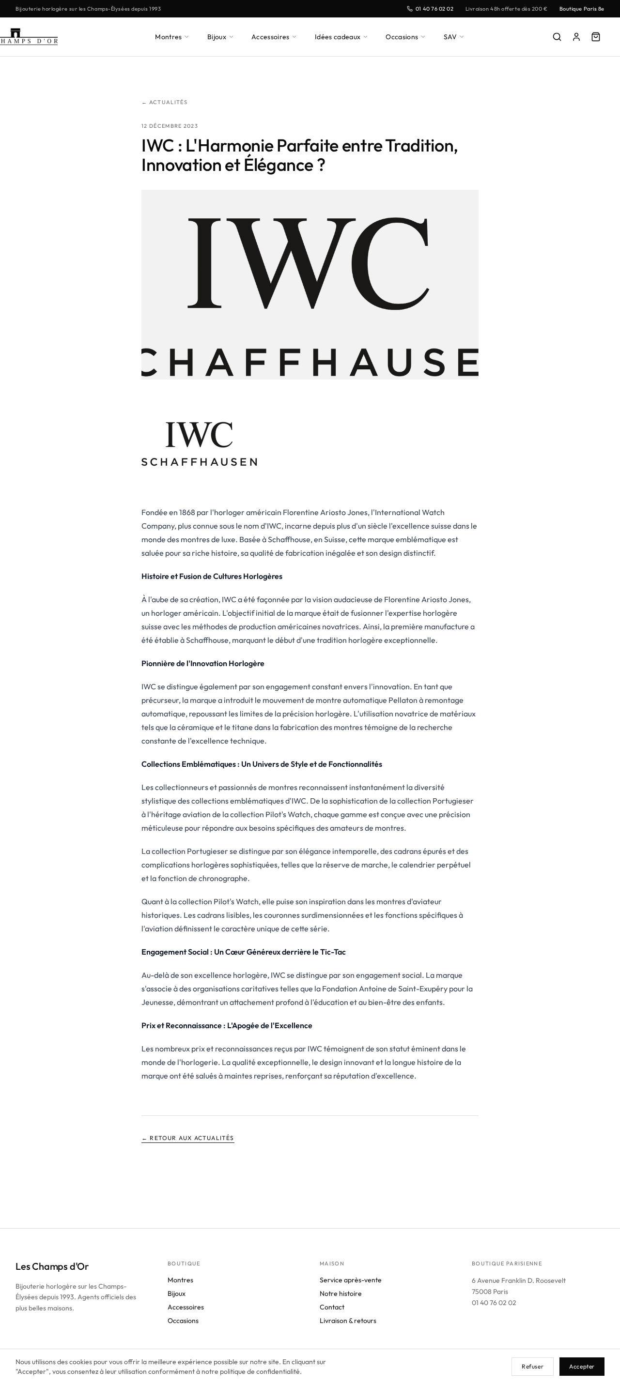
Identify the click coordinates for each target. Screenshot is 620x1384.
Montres (168, 36)
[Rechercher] (557, 37)
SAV (450, 36)
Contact (332, 1307)
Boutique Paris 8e (581, 8)
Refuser (532, 1366)
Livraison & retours (348, 1320)
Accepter (582, 1366)
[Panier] (595, 37)
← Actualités (164, 102)
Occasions (402, 36)
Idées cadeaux (338, 36)
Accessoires (270, 36)
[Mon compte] (576, 37)
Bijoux (216, 36)
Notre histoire (341, 1293)
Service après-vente (351, 1280)
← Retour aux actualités (187, 1137)
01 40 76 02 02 (435, 8)
